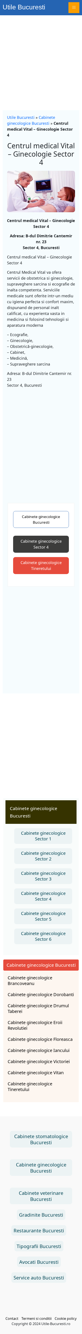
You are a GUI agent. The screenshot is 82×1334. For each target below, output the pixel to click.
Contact (11, 1318)
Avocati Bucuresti (39, 1262)
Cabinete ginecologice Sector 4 (41, 544)
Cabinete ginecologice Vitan (36, 1073)
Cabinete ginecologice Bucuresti (41, 519)
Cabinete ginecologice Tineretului (41, 565)
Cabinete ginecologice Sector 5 (43, 916)
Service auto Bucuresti (39, 1277)
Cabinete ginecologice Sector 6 (43, 936)
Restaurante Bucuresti (39, 1230)
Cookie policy (66, 1318)
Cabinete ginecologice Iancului (39, 1050)
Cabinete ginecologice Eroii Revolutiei (35, 1025)
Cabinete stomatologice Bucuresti (41, 1139)
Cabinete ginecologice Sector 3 (43, 876)
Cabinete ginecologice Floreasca (40, 1039)
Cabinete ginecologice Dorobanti (41, 994)
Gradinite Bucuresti (41, 1214)
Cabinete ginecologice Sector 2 (43, 856)
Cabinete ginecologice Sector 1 (43, 836)
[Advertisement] (41, 58)
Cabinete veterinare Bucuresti (41, 1196)
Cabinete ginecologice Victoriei (39, 1061)
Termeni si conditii (36, 1318)
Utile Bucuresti (24, 7)
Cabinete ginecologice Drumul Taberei (38, 1008)
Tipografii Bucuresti (39, 1246)
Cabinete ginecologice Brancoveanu (30, 980)
